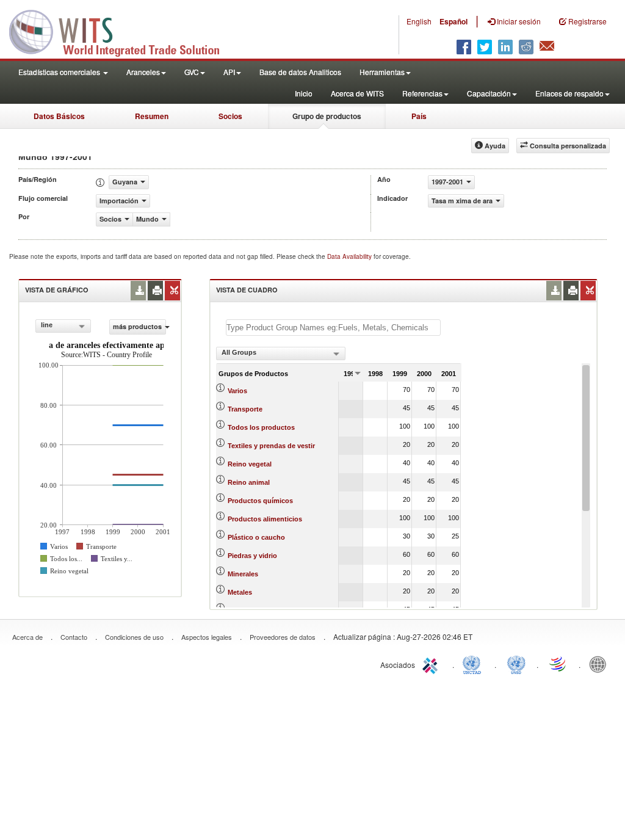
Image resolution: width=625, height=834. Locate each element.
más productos (137, 326)
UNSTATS (516, 663)
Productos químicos (260, 500)
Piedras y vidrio (252, 555)
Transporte (245, 409)
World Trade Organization (558, 663)
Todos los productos (261, 427)
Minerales (243, 574)
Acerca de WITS (357, 93)
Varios (237, 390)
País (419, 116)
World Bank (600, 663)
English (419, 21)
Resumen (151, 116)
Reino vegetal (250, 464)
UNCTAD (474, 663)
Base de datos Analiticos (300, 72)
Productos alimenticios (265, 519)
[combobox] (63, 326)
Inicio (303, 93)
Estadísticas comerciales (60, 72)
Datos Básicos (59, 116)
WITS (122, 30)
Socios (230, 116)
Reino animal (249, 482)
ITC (432, 663)
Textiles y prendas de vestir (271, 445)
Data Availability (350, 256)
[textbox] (333, 327)
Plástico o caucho (256, 537)
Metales (240, 592)
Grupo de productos (326, 116)
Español (453, 21)
